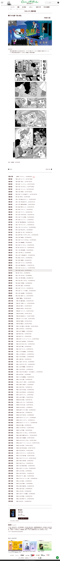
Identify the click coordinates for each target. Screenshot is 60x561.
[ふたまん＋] (22, 555)
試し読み (24, 7)
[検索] (58, 2)
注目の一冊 (38, 7)
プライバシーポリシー (33, 557)
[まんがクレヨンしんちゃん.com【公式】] (12, 555)
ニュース (12, 7)
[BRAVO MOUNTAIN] (43, 555)
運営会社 (26, 557)
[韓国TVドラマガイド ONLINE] (48, 555)
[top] (30, 2)
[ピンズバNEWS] (32, 555)
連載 (18, 7)
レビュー (31, 7)
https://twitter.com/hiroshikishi (17, 531)
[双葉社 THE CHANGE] (27, 555)
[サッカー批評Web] (38, 555)
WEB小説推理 (46, 7)
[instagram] (40, 558)
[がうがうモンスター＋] (17, 555)
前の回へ (10, 169)
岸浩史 (19, 512)
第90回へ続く (48, 169)
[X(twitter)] (38, 558)
